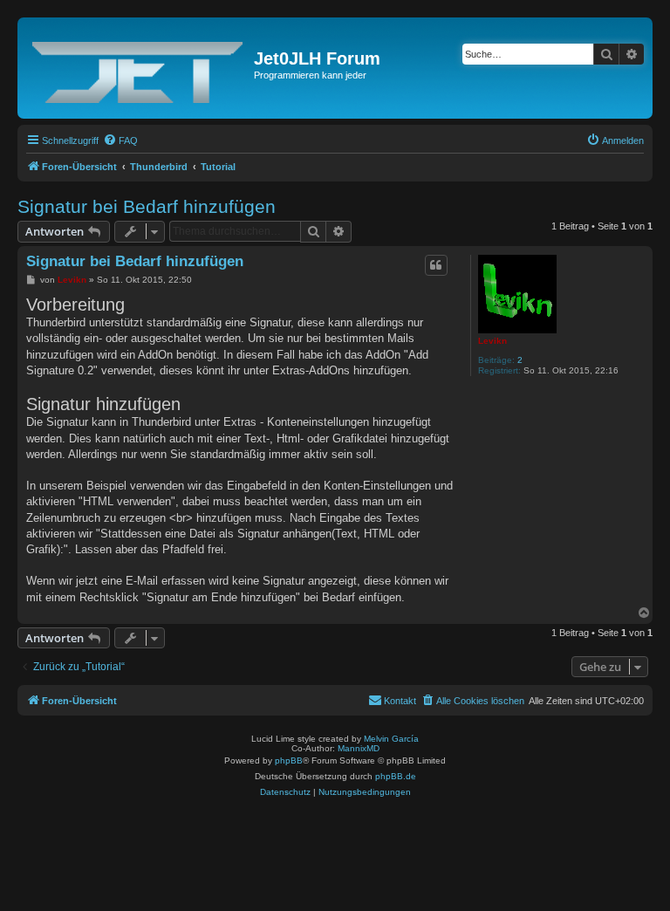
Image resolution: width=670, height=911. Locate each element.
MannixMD (358, 748)
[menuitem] (120, 140)
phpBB (289, 760)
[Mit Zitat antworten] (436, 265)
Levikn (492, 341)
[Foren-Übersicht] (138, 68)
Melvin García (391, 738)
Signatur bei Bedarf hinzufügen (146, 206)
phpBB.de (395, 776)
